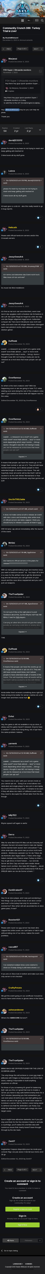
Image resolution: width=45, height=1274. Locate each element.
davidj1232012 (34, 180)
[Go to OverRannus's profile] (4, 379)
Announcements (26, 40)
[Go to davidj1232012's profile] (4, 141)
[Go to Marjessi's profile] (4, 60)
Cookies (28, 1264)
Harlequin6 (33, 956)
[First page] (3, 49)
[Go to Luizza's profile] (4, 172)
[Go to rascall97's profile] (4, 948)
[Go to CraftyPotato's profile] (4, 989)
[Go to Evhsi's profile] (4, 717)
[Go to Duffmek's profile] (4, 342)
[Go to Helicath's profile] (4, 228)
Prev (9, 49)
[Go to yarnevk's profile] (4, 745)
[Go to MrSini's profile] (4, 544)
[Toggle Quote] (4, 180)
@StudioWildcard (12, 110)
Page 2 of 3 (22, 49)
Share (11, 1240)
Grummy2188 (33, 266)
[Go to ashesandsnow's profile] (4, 1011)
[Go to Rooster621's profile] (4, 921)
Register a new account (22, 1209)
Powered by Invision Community (23, 1269)
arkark (31, 509)
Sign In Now (22, 1225)
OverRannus (8, 661)
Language (17, 1264)
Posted (18, 62)
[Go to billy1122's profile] (4, 816)
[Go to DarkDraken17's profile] (4, 891)
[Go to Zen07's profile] (4, 1142)
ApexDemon (33, 604)
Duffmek (33, 429)
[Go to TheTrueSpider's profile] (4, 595)
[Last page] (42, 49)
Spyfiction (31, 552)
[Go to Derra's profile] (4, 836)
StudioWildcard (11, 38)
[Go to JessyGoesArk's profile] (4, 258)
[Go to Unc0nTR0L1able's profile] (4, 500)
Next (36, 49)
